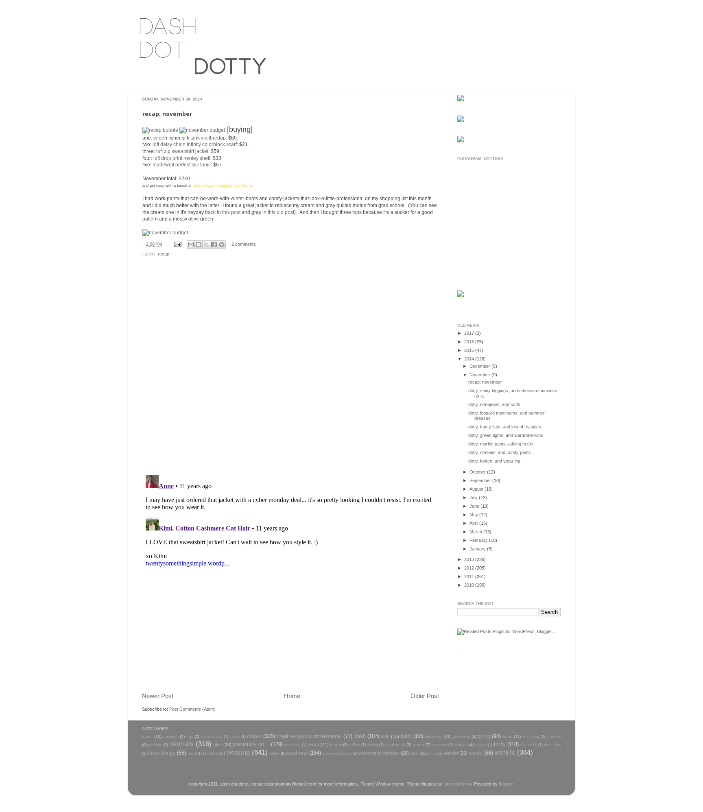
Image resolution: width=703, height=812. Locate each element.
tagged (481, 745)
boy (189, 736)
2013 (469, 559)
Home (292, 695)
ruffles (354, 745)
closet (235, 737)
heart (508, 736)
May (474, 514)
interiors (553, 736)
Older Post (424, 695)
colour (254, 736)
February (479, 540)
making (155, 744)
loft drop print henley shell (181, 158)
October (478, 471)
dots (385, 736)
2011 (469, 576)
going (484, 736)
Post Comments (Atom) (192, 709)
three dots (552, 745)
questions (292, 745)
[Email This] (191, 244)
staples (461, 744)
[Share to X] (206, 244)
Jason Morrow (457, 783)
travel (193, 753)
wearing (238, 752)
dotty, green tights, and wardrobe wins (505, 435)
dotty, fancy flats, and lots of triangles (504, 426)
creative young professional (309, 736)
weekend (297, 753)
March (476, 531)
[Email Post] (177, 244)
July (474, 497)
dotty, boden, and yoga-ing (494, 460)
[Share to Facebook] (214, 244)
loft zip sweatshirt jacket (182, 151)
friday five (434, 736)
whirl (414, 753)
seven (418, 744)
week (274, 753)
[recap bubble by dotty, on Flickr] (160, 130)
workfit (505, 752)
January (478, 548)
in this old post (278, 212)
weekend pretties (337, 753)
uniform (212, 753)
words (475, 753)
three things (161, 753)
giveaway (461, 736)
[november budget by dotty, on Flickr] (202, 130)
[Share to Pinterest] (222, 244)
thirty (500, 744)
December (480, 366)
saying (372, 745)
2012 (469, 567)
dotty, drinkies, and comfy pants (499, 452)
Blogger (506, 783)
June (474, 506)
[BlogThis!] (198, 244)
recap (163, 253)
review (336, 744)
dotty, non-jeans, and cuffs (494, 404)
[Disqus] (290, 363)
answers (171, 736)
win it (432, 753)
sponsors (439, 745)
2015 (469, 350)
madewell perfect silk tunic (182, 165)
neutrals (181, 744)
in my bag (530, 737)
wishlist (451, 753)
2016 (469, 341)
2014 (469, 358)
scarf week (395, 744)
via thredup (213, 138)
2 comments (243, 244)
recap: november (485, 382)
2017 (469, 333)
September (480, 480)
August (477, 489)
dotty (406, 736)
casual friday (211, 737)
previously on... (251, 744)
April (474, 523)
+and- (147, 736)
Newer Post (157, 695)
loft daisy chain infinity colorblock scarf (195, 144)
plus (218, 744)
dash (360, 736)
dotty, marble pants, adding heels (500, 443)
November (480, 374)
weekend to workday (379, 753)
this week (528, 745)
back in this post (222, 212)
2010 (469, 585)
